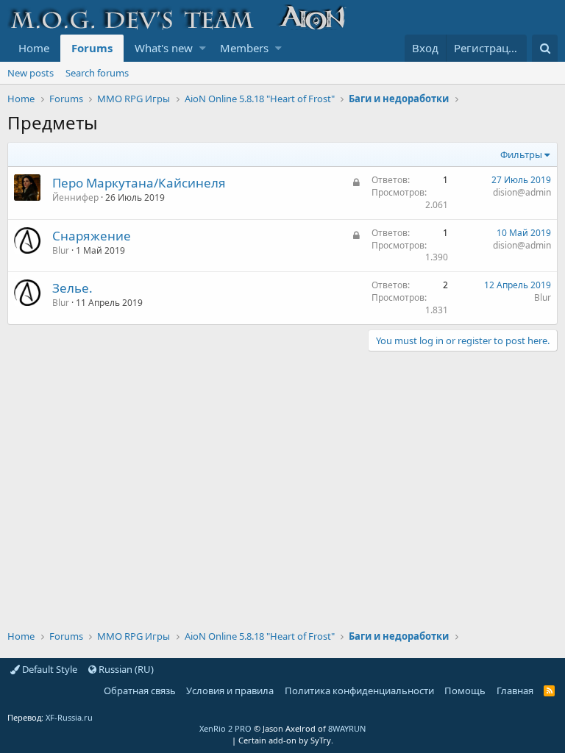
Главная (515, 690)
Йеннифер (75, 197)
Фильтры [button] (521, 154)
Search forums (97, 72)
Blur (60, 250)
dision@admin (522, 192)
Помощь (465, 690)
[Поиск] (545, 48)
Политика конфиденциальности (359, 690)
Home (33, 47)
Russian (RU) (125, 669)
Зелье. (72, 287)
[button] (203, 48)
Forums (92, 47)
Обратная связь (140, 690)
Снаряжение (91, 235)
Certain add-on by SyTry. (285, 740)
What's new (164, 47)
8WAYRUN (347, 728)
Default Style (48, 669)
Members (244, 47)
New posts (30, 72)
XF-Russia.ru (69, 717)
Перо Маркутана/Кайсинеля (139, 182)
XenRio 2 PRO (225, 728)
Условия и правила (230, 690)
